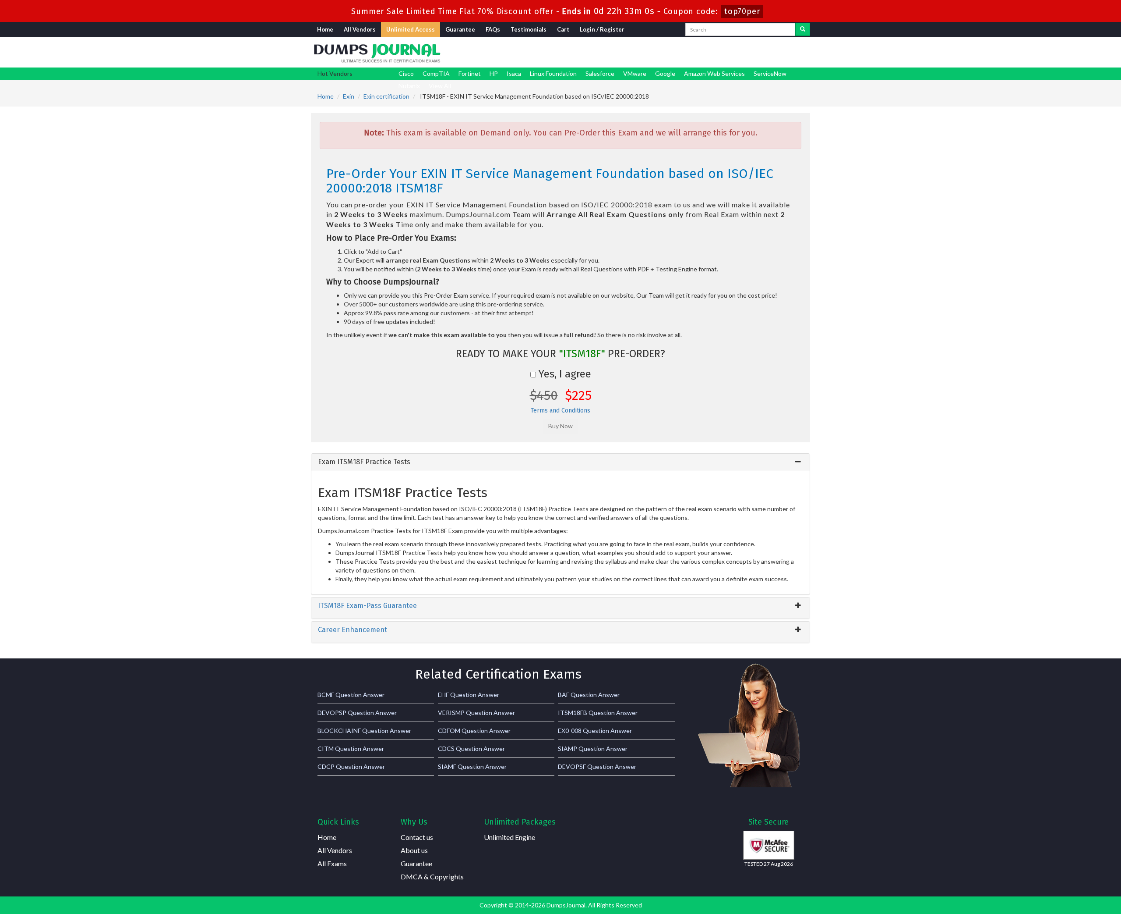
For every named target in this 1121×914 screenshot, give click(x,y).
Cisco (406, 73)
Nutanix (409, 85)
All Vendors (360, 29)
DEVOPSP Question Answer (357, 712)
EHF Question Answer (468, 694)
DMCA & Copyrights (432, 876)
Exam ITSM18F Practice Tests (364, 462)
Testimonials (528, 29)
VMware (634, 73)
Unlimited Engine (509, 837)
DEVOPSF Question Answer (597, 766)
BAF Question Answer (589, 694)
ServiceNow (770, 73)
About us (414, 850)
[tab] (560, 462)
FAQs (493, 29)
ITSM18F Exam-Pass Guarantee (367, 605)
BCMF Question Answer (350, 694)
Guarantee (460, 29)
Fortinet (469, 73)
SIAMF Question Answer (472, 766)
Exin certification (386, 96)
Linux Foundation (553, 73)
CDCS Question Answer (471, 748)
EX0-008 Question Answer (595, 730)
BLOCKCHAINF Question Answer (364, 730)
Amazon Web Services (714, 73)
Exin (348, 96)
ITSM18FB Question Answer (598, 712)
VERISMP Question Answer (476, 712)
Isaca (514, 73)
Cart (563, 29)
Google (665, 73)
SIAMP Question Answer (592, 748)
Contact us (417, 837)
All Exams (332, 863)
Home (325, 29)
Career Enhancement (352, 630)
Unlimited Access (410, 29)
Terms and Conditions (560, 410)
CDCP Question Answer (351, 766)
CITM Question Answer (350, 748)
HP (494, 73)
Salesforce (599, 73)
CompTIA (436, 73)
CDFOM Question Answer (474, 730)
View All (440, 85)
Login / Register (602, 29)
